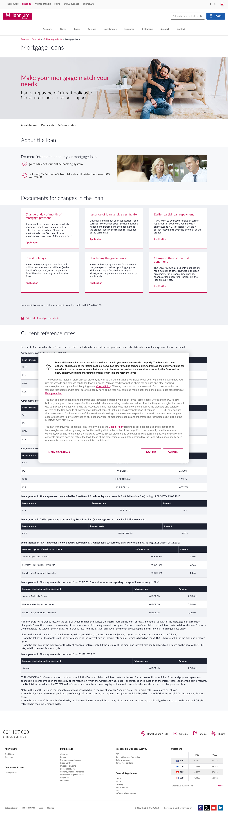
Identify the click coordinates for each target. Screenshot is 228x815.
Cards (63, 29)
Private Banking (43, 4)
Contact (181, 29)
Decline (151, 452)
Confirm (173, 452)
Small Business (71, 4)
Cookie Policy (103, 386)
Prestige (26, 4)
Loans (77, 29)
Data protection (53, 393)
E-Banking (147, 29)
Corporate (88, 4)
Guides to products (52, 39)
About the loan (29, 125)
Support (165, 29)
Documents (47, 125)
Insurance (129, 29)
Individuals (12, 4)
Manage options (59, 452)
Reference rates (67, 125)
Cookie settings (28, 808)
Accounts (47, 29)
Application (32, 242)
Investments (110, 29)
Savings (92, 29)
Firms (57, 4)
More (220, 786)
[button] (222, 4)
